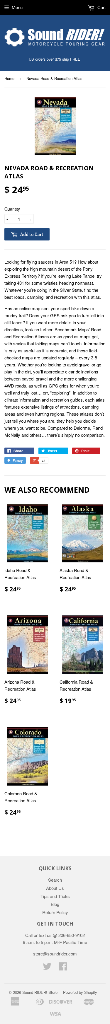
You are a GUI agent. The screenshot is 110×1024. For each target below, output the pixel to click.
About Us (55, 888)
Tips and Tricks (55, 896)
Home (9, 78)
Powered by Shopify (80, 992)
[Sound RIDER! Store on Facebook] (63, 968)
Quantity (12, 209)
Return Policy (55, 912)
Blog (55, 904)
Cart (101, 7)
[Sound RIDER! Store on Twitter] (47, 968)
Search (55, 880)
